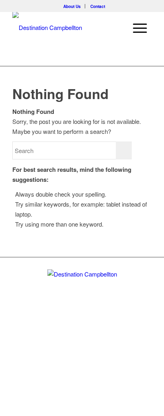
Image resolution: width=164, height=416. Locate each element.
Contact (97, 6)
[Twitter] (68, 337)
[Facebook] (82, 337)
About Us (72, 6)
